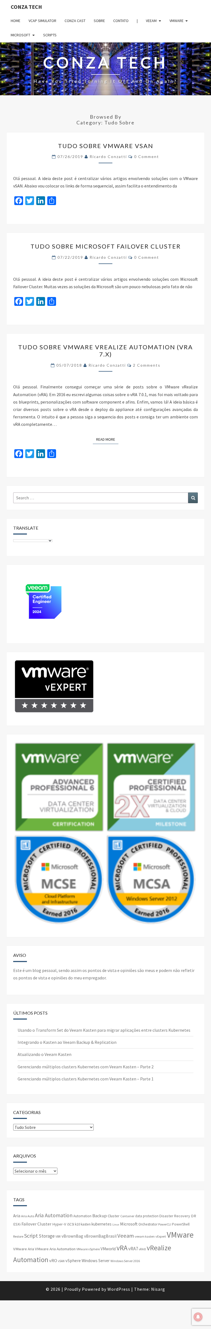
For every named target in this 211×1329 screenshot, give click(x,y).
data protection (147, 1216)
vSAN (61, 1261)
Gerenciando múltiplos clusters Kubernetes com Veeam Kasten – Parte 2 (86, 1066)
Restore (18, 1236)
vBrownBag (72, 1236)
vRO (53, 1260)
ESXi (17, 1224)
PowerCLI (164, 1224)
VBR (58, 1236)
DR (193, 1215)
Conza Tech (26, 6)
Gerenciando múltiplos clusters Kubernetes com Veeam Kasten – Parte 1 (86, 1079)
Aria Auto (27, 1216)
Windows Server (96, 1260)
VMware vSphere (88, 1249)
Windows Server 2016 (125, 1261)
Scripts (50, 34)
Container (127, 1216)
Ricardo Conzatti (108, 156)
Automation (82, 1216)
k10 (77, 1224)
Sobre (99, 20)
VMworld (108, 1248)
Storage (47, 1236)
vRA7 (133, 1249)
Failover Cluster (36, 1224)
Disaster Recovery (174, 1215)
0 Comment (146, 156)
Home (15, 20)
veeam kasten (145, 1236)
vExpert (161, 1236)
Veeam (151, 20)
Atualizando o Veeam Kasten (44, 1054)
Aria (16, 1215)
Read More (107, 439)
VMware (177, 20)
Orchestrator (147, 1224)
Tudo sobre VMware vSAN (105, 145)
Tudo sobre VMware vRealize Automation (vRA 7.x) (105, 350)
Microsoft (20, 34)
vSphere (73, 1260)
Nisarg (158, 1289)
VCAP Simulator (42, 20)
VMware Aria (23, 1248)
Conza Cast (75, 20)
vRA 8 (142, 1249)
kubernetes (101, 1224)
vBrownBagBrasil (100, 1236)
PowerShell (181, 1224)
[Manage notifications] (198, 1316)
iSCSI (70, 1224)
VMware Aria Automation (55, 1248)
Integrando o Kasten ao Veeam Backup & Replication (67, 1042)
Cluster (114, 1215)
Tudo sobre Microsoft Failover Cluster (105, 246)
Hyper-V (59, 1224)
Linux (115, 1224)
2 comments (146, 365)
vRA (121, 1247)
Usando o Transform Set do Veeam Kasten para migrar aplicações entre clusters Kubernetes (104, 1030)
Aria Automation (54, 1215)
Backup (99, 1215)
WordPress (118, 1289)
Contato (121, 20)
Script (31, 1235)
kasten (86, 1224)
